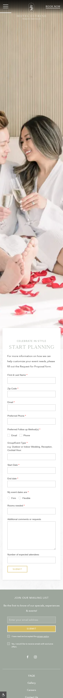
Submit (31, 628)
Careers (31, 690)
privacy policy (43, 636)
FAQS (31, 676)
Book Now (53, 6)
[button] (5, 6)
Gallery (31, 683)
